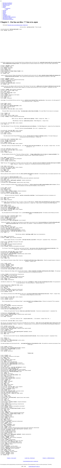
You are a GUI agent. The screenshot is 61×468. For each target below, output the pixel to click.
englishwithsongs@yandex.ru (34, 466)
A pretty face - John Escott (30, 458)
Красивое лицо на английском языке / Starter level (18, 25)
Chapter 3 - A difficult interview (49, 458)
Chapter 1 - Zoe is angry (11, 458)
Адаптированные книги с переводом (30, 461)
